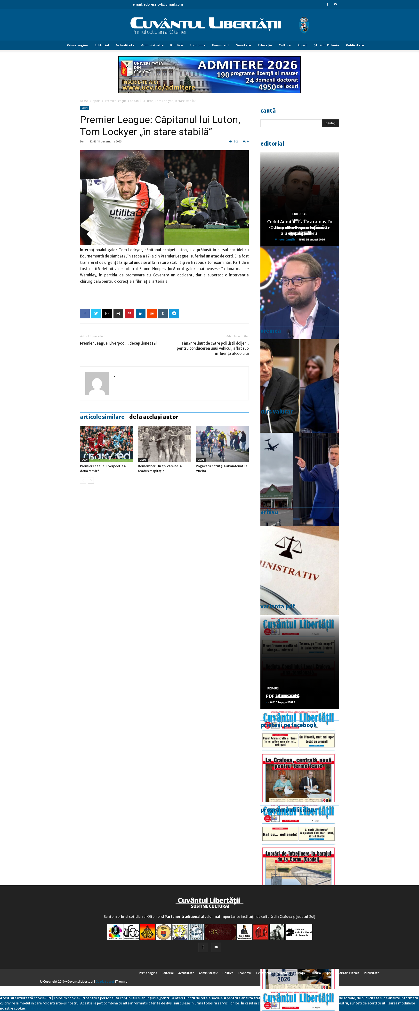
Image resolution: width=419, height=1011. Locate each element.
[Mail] (335, 4)
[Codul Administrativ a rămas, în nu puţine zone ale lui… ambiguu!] (299, 573)
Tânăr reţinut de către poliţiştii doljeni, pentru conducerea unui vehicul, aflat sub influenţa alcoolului (213, 348)
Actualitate (125, 45)
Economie (197, 45)
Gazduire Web (105, 981)
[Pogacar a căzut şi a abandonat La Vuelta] (222, 444)
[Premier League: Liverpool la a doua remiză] (106, 444)
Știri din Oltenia (326, 45)
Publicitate (355, 45)
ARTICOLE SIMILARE (102, 417)
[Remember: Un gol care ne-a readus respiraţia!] (164, 444)
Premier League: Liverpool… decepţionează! (118, 343)
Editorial (102, 45)
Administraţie (152, 45)
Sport (302, 45)
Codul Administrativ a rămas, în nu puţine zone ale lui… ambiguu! (299, 227)
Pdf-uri (273, 688)
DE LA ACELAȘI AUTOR (153, 417)
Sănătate (243, 45)
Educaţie (265, 45)
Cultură (285, 45)
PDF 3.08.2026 (281, 696)
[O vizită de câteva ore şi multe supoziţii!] (299, 479)
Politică (176, 45)
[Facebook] (327, 4)
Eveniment (220, 45)
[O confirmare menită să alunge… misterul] (299, 386)
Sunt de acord (37, 1008)
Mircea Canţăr (285, 239)
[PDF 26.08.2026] (299, 755)
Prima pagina (77, 45)
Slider (142, 460)
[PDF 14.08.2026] (299, 848)
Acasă (84, 101)
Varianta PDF (277, 606)
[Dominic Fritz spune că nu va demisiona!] (299, 292)
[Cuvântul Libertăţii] (209, 25)
